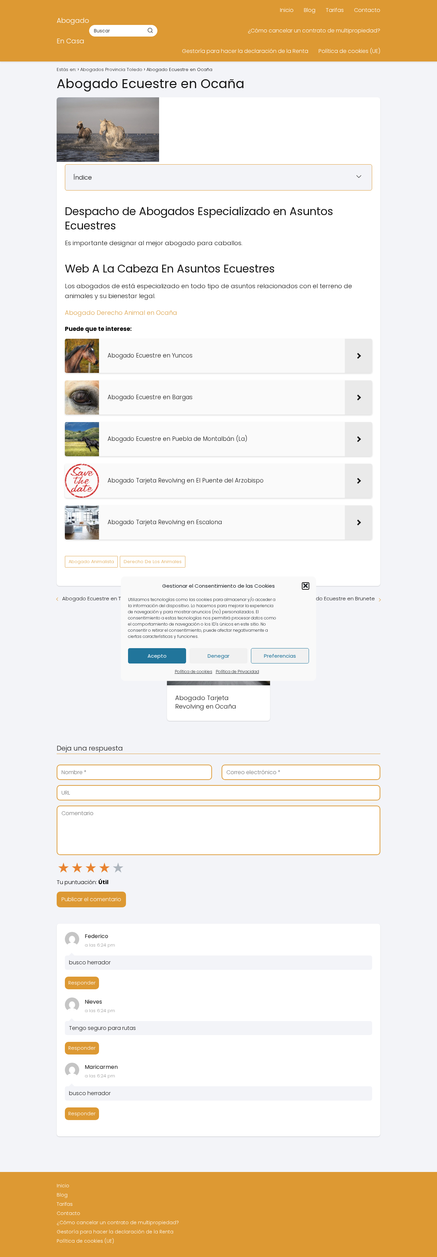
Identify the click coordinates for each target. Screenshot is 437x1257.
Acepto (157, 655)
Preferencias (280, 655)
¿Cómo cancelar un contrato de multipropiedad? (314, 30)
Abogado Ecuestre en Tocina (98, 598)
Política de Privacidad (237, 671)
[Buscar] (150, 30)
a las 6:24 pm (100, 945)
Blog (309, 10)
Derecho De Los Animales (153, 561)
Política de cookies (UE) (349, 51)
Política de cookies (193, 671)
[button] (305, 585)
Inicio (287, 10)
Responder (82, 982)
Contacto (367, 10)
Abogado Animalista (91, 561)
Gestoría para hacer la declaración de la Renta (245, 51)
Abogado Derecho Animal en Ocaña (121, 312)
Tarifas (335, 10)
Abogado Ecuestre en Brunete (337, 598)
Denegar (218, 655)
